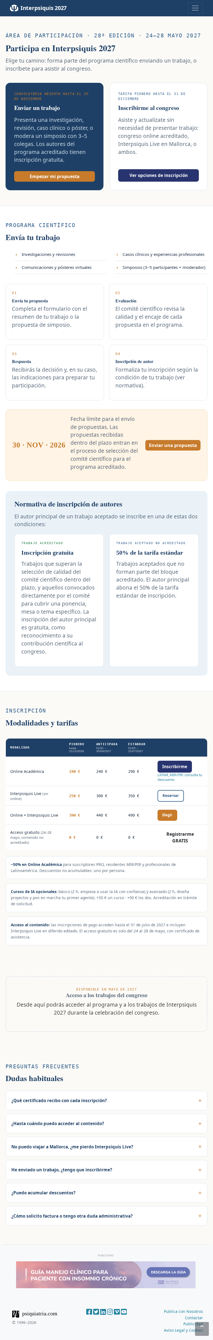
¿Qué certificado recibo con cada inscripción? (59, 1100)
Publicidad (193, 1323)
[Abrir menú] (195, 8)
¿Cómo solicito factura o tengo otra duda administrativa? (72, 1216)
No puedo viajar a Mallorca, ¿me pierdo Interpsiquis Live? (72, 1146)
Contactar (194, 1317)
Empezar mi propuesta (55, 176)
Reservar (171, 795)
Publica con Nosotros (183, 1311)
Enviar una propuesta (173, 445)
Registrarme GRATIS (180, 837)
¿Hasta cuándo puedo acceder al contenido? (57, 1123)
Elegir (167, 814)
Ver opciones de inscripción (159, 175)
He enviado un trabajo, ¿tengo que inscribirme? (61, 1169)
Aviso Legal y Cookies (183, 1330)
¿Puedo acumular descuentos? (43, 1192)
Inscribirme (174, 766)
